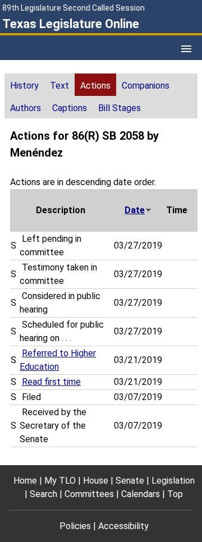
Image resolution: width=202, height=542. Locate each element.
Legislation (173, 480)
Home (25, 480)
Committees (89, 494)
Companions (145, 85)
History (24, 85)
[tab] (24, 85)
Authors (25, 108)
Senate (130, 480)
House (95, 480)
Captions (69, 108)
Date (135, 210)
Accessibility (123, 526)
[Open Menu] (186, 49)
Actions (95, 85)
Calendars (140, 494)
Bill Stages (119, 108)
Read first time (51, 381)
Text (59, 85)
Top (175, 494)
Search (43, 494)
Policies (75, 526)
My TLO (60, 480)
